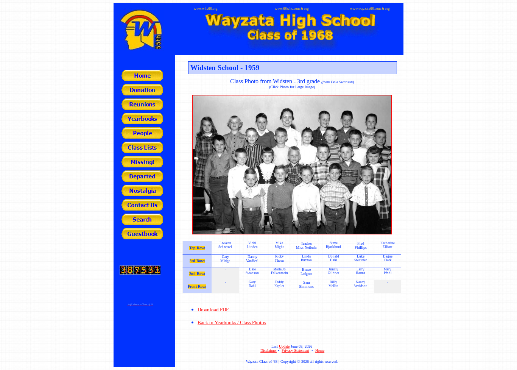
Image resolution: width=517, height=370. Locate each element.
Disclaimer (268, 350)
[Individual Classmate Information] (142, 136)
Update (284, 346)
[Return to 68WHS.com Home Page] (142, 79)
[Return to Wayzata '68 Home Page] (292, 48)
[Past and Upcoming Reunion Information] (142, 108)
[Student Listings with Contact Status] (142, 151)
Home (319, 350)
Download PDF (213, 309)
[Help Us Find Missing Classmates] (142, 165)
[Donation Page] (142, 93)
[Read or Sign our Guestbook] (142, 237)
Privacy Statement (295, 350)
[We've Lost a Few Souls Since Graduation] (142, 179)
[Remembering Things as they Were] (142, 194)
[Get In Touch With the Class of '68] (142, 208)
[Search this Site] (142, 223)
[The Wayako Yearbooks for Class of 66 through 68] (142, 122)
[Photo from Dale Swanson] (292, 162)
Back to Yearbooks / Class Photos (232, 322)
